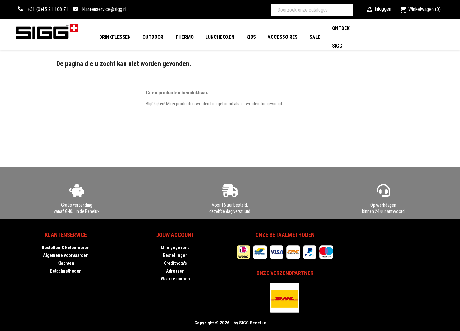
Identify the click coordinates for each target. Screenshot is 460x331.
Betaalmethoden (66, 270)
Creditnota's (175, 263)
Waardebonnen (175, 278)
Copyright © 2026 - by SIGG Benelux (230, 323)
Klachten (65, 263)
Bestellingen (175, 255)
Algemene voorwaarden (66, 255)
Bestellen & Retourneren (65, 247)
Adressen (175, 270)
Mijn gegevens (175, 247)
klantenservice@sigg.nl (104, 9)
